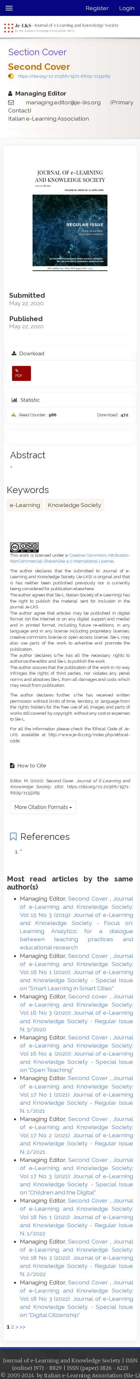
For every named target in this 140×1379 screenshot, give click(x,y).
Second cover (88, 996)
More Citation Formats (41, 807)
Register (97, 8)
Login (126, 8)
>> (22, 1326)
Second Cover (88, 898)
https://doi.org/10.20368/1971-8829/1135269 (64, 76)
